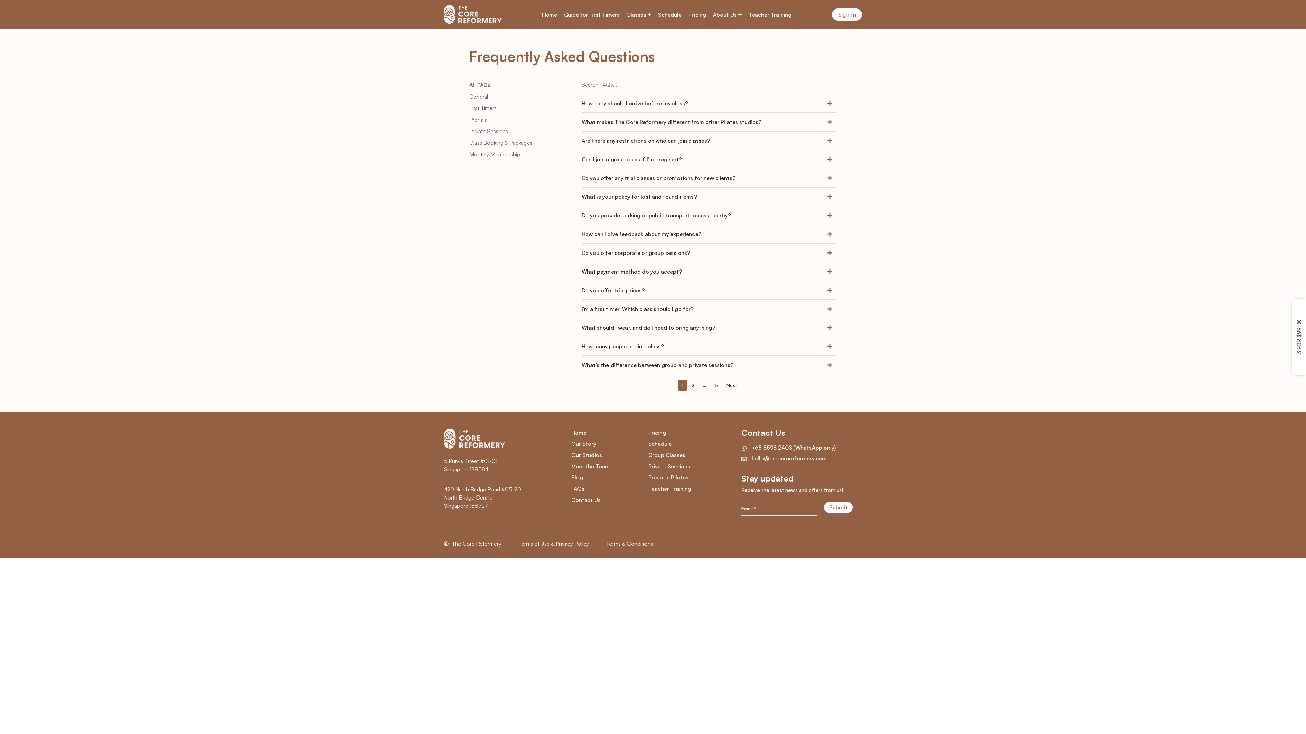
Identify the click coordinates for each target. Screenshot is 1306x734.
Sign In (847, 14)
